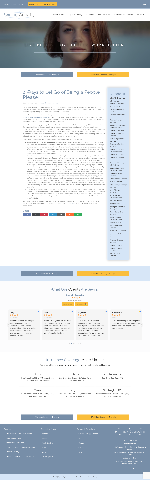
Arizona (45, 434)
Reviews (130, 15)
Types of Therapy (75, 15)
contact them (70, 203)
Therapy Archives (116, 245)
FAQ (80, 452)
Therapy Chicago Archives (48, 103)
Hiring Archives (115, 204)
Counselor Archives (117, 154)
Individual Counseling (26, 434)
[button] (65, 14)
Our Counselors (104, 15)
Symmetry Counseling (75, 295)
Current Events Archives (118, 179)
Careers (81, 443)
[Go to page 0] (69, 343)
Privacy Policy (92, 477)
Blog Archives (115, 106)
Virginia (44, 452)
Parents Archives (116, 222)
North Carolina (47, 443)
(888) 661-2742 (131, 440)
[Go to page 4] (78, 343)
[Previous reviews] (8, 324)
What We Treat (58, 15)
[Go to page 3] (76, 343)
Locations (90, 15)
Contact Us (140, 15)
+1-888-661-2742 (16, 4)
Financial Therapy (116, 201)
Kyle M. (115, 312)
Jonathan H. (49, 312)
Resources (118, 15)
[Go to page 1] (71, 343)
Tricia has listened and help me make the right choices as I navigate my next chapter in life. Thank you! (24, 323)
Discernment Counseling (15, 443)
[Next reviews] (141, 324)
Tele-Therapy (11, 434)
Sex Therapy (29, 456)
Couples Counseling (13, 438)
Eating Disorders (12, 447)
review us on (80, 304)
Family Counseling (28, 447)
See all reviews (67, 304)
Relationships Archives (118, 231)
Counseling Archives (117, 130)
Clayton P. (14, 312)
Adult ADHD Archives (117, 98)
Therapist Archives (116, 237)
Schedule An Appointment (88, 434)
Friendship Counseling (14, 456)
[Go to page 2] (74, 343)
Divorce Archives (116, 182)
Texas (44, 448)
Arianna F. (82, 312)
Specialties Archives (117, 234)
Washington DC (48, 457)
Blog (80, 438)
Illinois (44, 438)
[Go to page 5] (80, 343)
